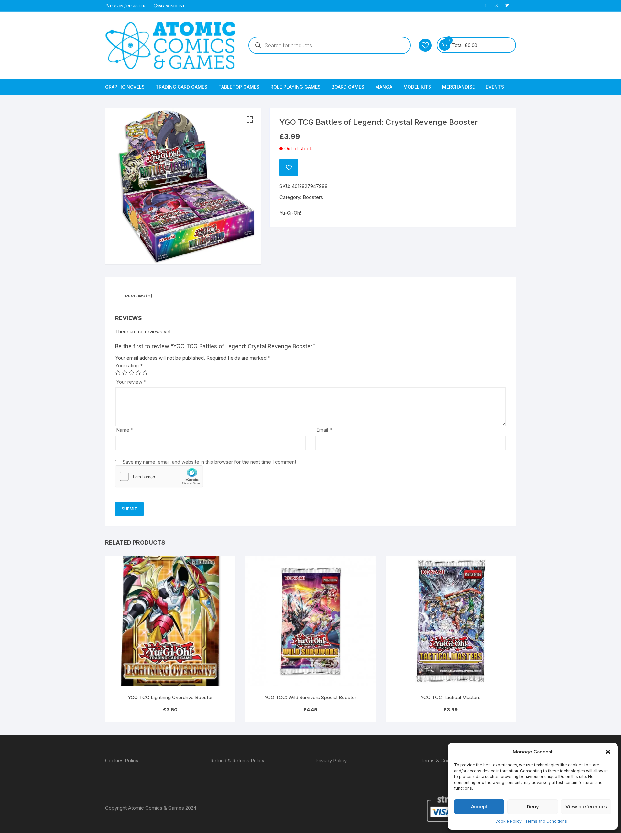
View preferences (586, 807)
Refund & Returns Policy (237, 760)
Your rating (129, 365)
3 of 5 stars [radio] (131, 372)
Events (495, 87)
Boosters (313, 197)
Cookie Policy (508, 821)
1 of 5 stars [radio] (118, 372)
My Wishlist (171, 6)
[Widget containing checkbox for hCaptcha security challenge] (159, 476)
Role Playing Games (295, 87)
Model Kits (417, 87)
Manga (383, 87)
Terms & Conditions (442, 760)
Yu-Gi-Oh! (290, 213)
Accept (479, 807)
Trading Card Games (181, 87)
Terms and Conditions (546, 821)
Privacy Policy (331, 760)
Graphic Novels (125, 87)
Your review (131, 382)
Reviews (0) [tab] (138, 295)
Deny (533, 807)
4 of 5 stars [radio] (138, 372)
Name (124, 430)
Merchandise (458, 87)
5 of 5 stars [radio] (145, 372)
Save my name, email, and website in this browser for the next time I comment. (210, 462)
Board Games (348, 87)
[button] (608, 752)
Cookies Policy (121, 760)
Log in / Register (127, 6)
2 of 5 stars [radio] (124, 372)
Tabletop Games (238, 87)
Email (324, 430)
